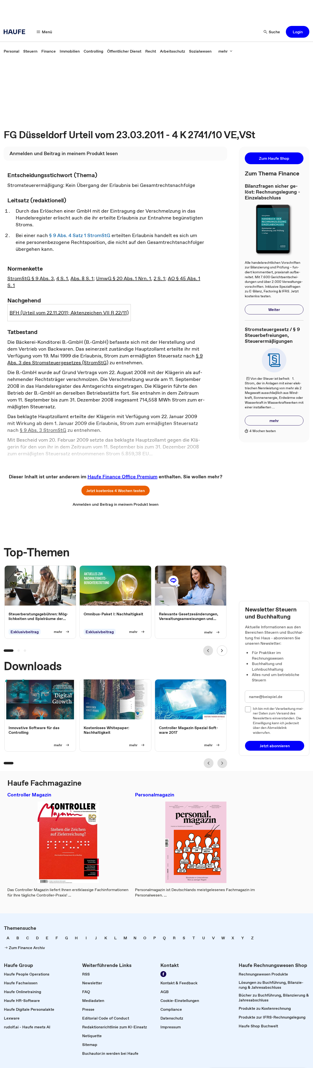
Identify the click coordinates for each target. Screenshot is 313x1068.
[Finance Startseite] (16, 32)
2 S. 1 (159, 278)
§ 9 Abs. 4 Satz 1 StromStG (79, 235)
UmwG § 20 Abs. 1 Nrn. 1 (123, 278)
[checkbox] (248, 709)
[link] (11, 51)
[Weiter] (222, 650)
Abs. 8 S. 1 (81, 278)
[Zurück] (208, 650)
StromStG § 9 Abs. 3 (30, 278)
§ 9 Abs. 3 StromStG (43, 430)
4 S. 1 (62, 278)
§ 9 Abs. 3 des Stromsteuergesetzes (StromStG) (105, 359)
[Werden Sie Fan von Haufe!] (163, 974)
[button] (297, 32)
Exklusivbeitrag (25, 631)
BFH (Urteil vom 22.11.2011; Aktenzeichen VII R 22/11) (69, 312)
